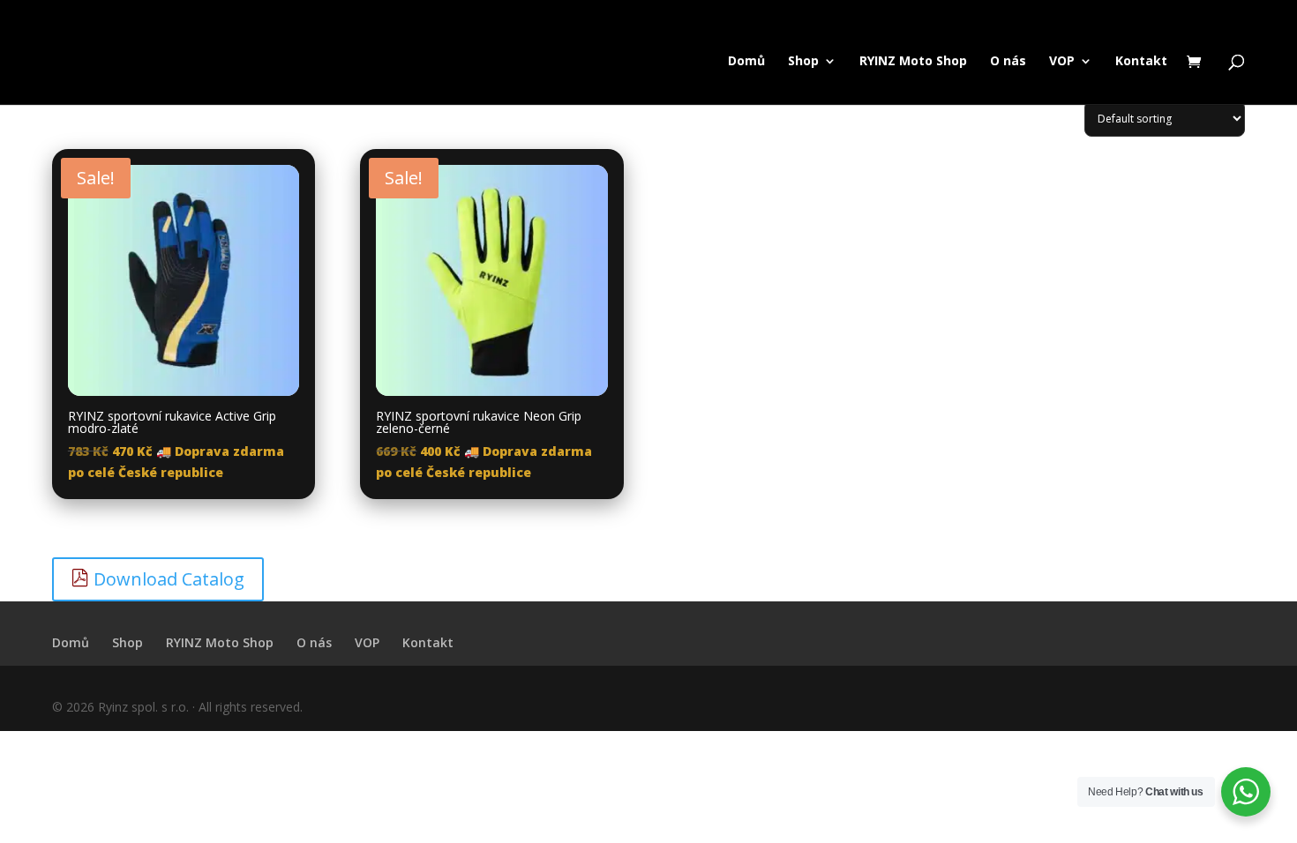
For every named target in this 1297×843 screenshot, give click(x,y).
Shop (803, 62)
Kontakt (1141, 62)
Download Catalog (166, 579)
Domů (746, 62)
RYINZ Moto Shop (913, 62)
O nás (1008, 62)
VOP (1062, 62)
